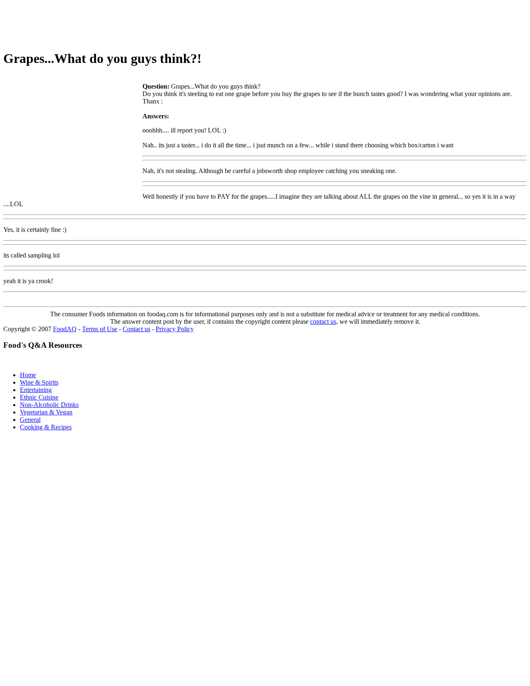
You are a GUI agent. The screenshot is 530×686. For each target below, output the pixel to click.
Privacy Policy (175, 328)
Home (28, 374)
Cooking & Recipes (46, 427)
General (30, 419)
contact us (323, 321)
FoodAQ (65, 328)
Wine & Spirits (39, 382)
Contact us (136, 328)
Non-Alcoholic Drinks (49, 404)
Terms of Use (99, 328)
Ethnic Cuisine (39, 397)
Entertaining (36, 389)
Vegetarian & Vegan (46, 412)
